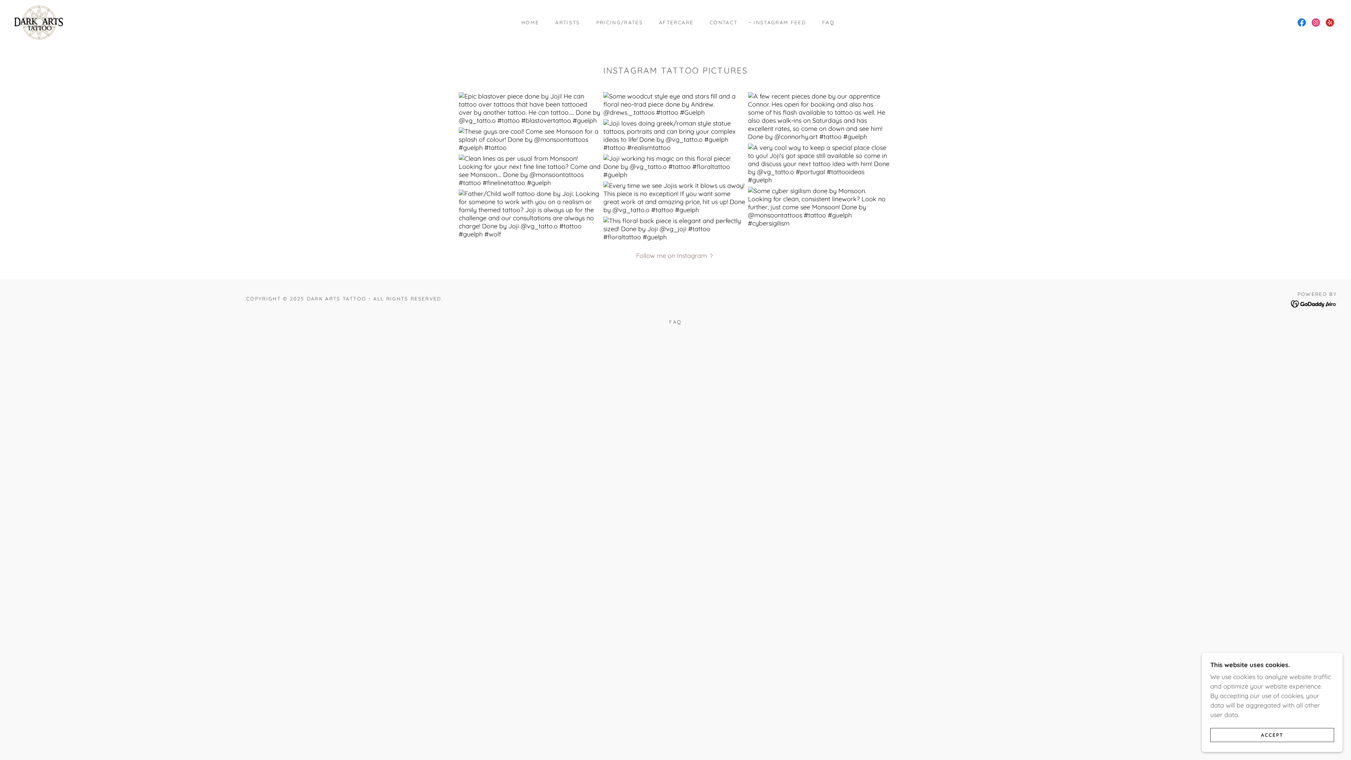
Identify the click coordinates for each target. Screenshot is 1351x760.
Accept (1272, 735)
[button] (675, 255)
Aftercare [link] (676, 22)
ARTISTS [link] (567, 22)
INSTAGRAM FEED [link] (780, 22)
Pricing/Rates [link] (619, 22)
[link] (38, 22)
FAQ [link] (828, 22)
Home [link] (530, 22)
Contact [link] (723, 22)
